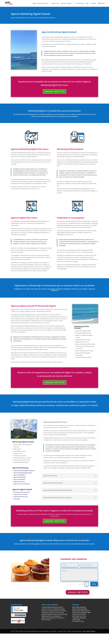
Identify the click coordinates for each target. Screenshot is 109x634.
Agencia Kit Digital (66, 3)
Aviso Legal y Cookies (89, 631)
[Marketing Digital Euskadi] (24, 69)
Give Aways (17, 499)
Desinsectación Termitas (21, 494)
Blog (87, 3)
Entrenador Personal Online (22, 492)
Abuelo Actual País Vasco (21, 496)
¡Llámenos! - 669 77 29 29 (54, 91)
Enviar (94, 584)
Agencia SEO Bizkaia (19, 479)
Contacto (93, 3)
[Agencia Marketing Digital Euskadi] (24, 438)
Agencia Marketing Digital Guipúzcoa (24, 470)
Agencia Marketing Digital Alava (23, 473)
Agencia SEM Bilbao (19, 475)
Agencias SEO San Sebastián (22, 484)
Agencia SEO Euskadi (20, 477)
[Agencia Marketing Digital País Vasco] (85, 322)
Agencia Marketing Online (40, 3)
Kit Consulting (79, 3)
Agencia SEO (55, 3)
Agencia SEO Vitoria (19, 481)
